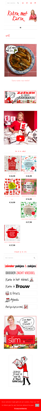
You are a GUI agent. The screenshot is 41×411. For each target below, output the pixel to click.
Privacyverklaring (20, 408)
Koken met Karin (20, 16)
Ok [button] (37, 405)
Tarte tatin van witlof (20, 80)
